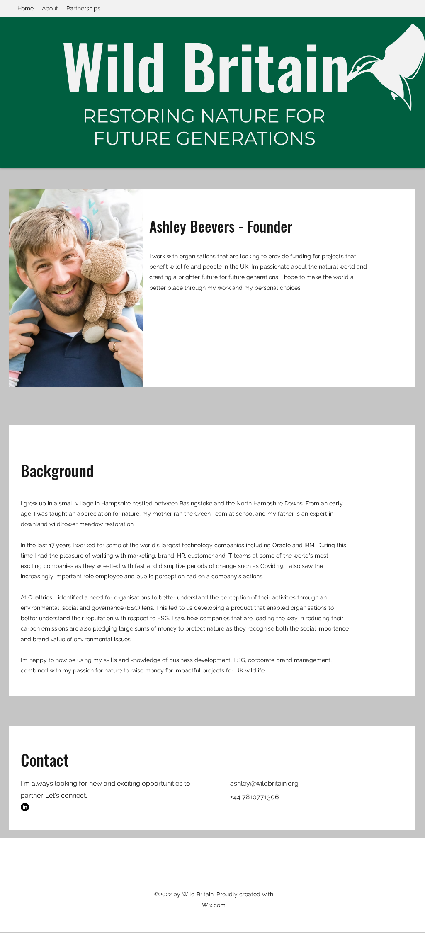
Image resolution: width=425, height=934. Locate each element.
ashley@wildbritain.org (264, 783)
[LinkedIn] (25, 807)
